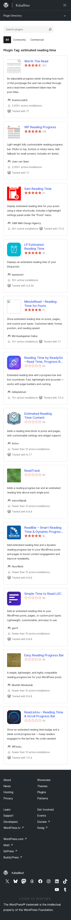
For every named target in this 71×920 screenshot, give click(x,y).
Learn (7, 809)
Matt (8, 845)
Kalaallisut (18, 873)
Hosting (8, 792)
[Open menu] (65, 5)
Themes (42, 786)
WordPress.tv (13, 827)
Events (41, 815)
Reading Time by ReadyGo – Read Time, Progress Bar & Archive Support (43, 360)
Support (8, 815)
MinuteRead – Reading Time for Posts (40, 303)
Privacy (8, 798)
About (7, 780)
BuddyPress (12, 857)
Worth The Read (36, 61)
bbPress (10, 851)
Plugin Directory (12, 15)
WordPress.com (15, 839)
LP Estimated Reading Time (34, 246)
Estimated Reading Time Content (38, 415)
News (7, 786)
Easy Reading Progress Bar (44, 655)
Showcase (43, 780)
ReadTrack (32, 470)
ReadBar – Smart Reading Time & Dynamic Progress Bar (43, 530)
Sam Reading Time (38, 189)
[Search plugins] (50, 29)
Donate (43, 821)
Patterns (42, 798)
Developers (10, 821)
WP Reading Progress (40, 127)
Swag (42, 827)
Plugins (41, 792)
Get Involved (45, 809)
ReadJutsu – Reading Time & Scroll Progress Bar (43, 714)
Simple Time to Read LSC (42, 593)
